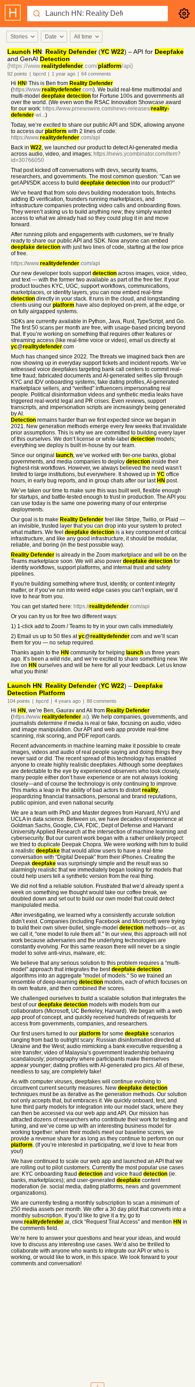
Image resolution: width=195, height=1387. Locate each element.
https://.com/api (111, 606)
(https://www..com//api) (70, 65)
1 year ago (63, 73)
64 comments (96, 73)
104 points (18, 701)
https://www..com (53, 89)
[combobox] (21, 37)
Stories (19, 36)
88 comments (102, 701)
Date (51, 36)
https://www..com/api (55, 137)
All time (83, 36)
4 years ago (67, 701)
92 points (17, 73)
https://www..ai (50, 717)
